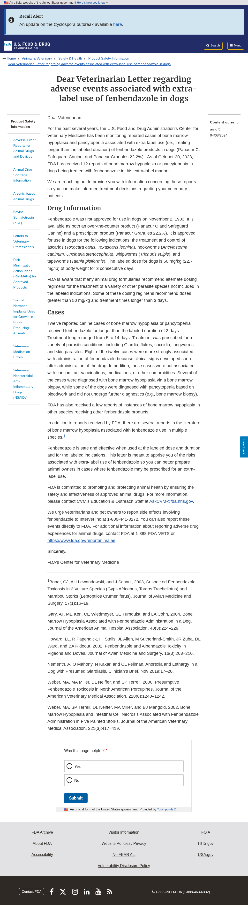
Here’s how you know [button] (91, 2)
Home (11, 58)
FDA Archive (42, 832)
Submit (76, 798)
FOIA (205, 832)
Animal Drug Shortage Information (22, 175)
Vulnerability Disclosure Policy (124, 866)
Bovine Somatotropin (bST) (23, 217)
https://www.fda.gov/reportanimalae (81, 540)
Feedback (244, 447)
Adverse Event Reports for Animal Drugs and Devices (24, 148)
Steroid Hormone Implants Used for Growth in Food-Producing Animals (24, 316)
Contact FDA (31, 891)
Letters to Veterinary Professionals (23, 241)
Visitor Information (123, 832)
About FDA (42, 843)
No (76, 780)
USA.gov (205, 855)
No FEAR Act (124, 855)
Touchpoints (165, 809)
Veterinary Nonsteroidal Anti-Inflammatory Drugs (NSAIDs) (23, 383)
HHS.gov (206, 843)
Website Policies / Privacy (124, 843)
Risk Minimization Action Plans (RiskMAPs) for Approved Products (24, 273)
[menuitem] (224, 130)
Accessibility (42, 855)
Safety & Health (70, 58)
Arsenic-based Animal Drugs (24, 196)
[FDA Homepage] (27, 45)
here (117, 24)
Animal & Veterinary (37, 58)
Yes (77, 766)
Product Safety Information (108, 58)
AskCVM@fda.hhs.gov (171, 501)
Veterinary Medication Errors (21, 351)
